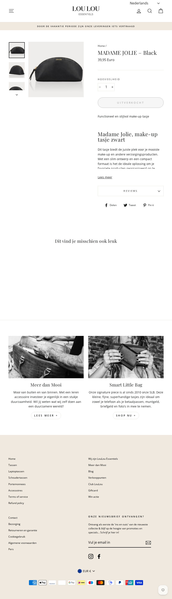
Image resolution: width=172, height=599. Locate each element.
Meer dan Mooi (97, 465)
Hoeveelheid (109, 79)
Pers (11, 549)
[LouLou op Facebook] (99, 556)
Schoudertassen (17, 477)
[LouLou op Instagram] (90, 556)
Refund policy (16, 503)
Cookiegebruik (16, 536)
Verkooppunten (97, 477)
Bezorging (14, 524)
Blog (91, 471)
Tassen (12, 465)
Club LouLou (95, 484)
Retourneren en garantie (22, 530)
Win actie (93, 496)
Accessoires (15, 490)
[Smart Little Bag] (126, 357)
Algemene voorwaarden (22, 542)
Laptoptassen (16, 471)
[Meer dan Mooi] (46, 357)
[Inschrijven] (148, 542)
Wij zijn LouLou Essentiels (103, 458)
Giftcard (93, 490)
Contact (12, 517)
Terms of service (18, 496)
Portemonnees (17, 484)
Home (101, 45)
